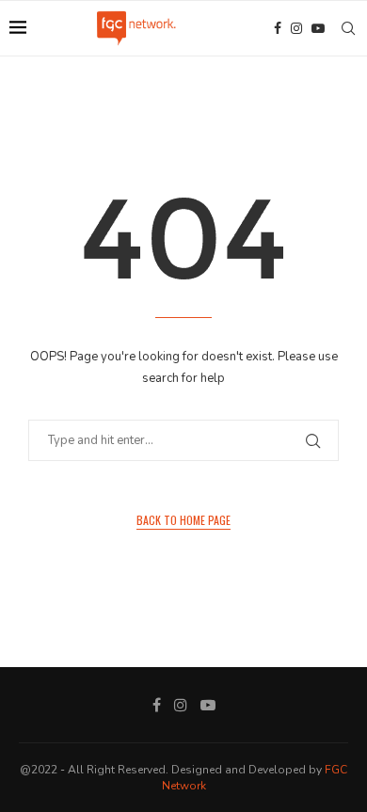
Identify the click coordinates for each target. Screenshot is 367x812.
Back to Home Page (183, 520)
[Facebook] (277, 28)
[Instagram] (296, 28)
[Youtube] (318, 28)
